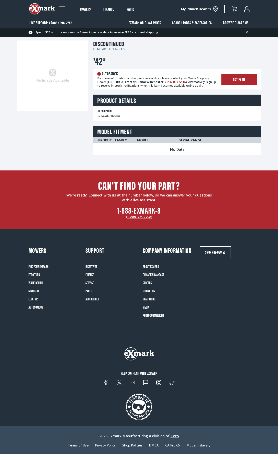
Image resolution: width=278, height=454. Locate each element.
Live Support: (51, 22)
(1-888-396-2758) (139, 217)
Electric (33, 299)
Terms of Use (78, 445)
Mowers (85, 9)
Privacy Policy (105, 445)
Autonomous (35, 307)
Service (89, 283)
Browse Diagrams (235, 22)
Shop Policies (132, 445)
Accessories (92, 299)
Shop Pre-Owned (215, 252)
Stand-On (33, 291)
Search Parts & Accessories (192, 22)
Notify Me (239, 79)
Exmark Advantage (153, 275)
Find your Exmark (38, 266)
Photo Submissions (153, 315)
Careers (147, 283)
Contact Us (149, 291)
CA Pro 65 (172, 445)
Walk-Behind (35, 283)
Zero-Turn (34, 275)
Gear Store (149, 299)
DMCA (154, 445)
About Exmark (151, 266)
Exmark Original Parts (145, 22)
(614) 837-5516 (175, 82)
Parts (130, 9)
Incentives (91, 266)
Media (146, 307)
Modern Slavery (198, 445)
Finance (108, 9)
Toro (175, 435)
